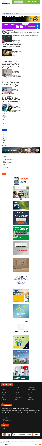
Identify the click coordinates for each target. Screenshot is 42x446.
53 (3, 136)
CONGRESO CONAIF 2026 (7, 162)
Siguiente (4, 140)
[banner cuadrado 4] (21, 218)
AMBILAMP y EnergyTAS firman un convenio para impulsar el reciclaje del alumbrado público (10, 84)
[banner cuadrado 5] (21, 233)
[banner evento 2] (21, 295)
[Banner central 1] (21, 19)
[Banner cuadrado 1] (21, 180)
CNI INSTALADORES (32, 389)
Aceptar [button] (2, 444)
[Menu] (21, 10)
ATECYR (17, 394)
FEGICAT (17, 387)
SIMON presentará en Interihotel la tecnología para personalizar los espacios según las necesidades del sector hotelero (11, 45)
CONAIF (3, 389)
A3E (3, 400)
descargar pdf (6, 417)
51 (3, 132)
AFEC (3, 397)
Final (3, 142)
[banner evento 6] (21, 311)
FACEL (3, 394)
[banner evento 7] (21, 342)
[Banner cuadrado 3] (21, 205)
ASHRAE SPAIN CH (19, 397)
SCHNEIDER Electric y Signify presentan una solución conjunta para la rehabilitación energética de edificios (11, 100)
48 (3, 125)
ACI (29, 394)
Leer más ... (14, 39)
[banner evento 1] (21, 265)
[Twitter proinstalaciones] (6, 428)
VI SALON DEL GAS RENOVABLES (8, 159)
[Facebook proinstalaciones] (5, 428)
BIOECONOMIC (31, 399)
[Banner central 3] (21, 150)
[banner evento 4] (21, 357)
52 (3, 134)
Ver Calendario (5, 167)
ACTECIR (17, 395)
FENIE (3, 387)
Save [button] (9, 444)
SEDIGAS (17, 392)
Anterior (4, 117)
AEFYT (3, 395)
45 (3, 119)
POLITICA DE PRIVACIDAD (7, 420)
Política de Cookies (38, 444)
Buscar (4, 174)
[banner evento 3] (21, 326)
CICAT (16, 399)
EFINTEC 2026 (5, 166)
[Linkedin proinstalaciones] (3, 428)
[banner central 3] (21, 26)
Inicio (4, 115)
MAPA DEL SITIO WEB (6, 423)
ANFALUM (4, 392)
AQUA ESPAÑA (31, 387)
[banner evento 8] (21, 373)
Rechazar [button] (6, 444)
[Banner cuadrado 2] (21, 193)
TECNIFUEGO (31, 397)
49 (3, 128)
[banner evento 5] (21, 280)
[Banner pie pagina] (21, 434)
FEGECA (4, 399)
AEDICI (29, 395)
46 (3, 121)
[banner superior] (26, 2)
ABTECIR (30, 392)
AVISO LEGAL (5, 419)
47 (3, 123)
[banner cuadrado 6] (21, 248)
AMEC (16, 389)
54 (3, 138)
